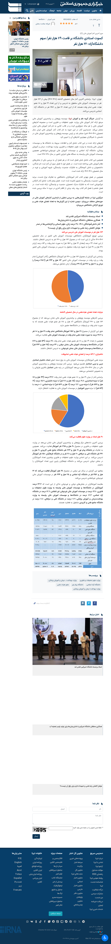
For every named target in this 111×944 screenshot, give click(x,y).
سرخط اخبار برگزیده (78, 864)
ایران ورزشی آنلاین (37, 880)
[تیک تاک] (40, 922)
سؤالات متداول (97, 870)
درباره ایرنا (99, 858)
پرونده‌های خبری (76, 858)
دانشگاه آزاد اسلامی (93, 584)
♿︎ (105, 937)
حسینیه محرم (57, 897)
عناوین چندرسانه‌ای (78, 903)
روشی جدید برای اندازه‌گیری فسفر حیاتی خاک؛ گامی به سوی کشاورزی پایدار (18, 156)
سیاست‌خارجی (41, 10)
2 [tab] (16, 18)
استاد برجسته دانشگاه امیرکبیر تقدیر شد (83, 216)
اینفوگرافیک (57, 885)
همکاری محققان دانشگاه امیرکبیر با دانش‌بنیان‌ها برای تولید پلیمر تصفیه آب (76, 726)
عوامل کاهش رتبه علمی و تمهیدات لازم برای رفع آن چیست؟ (74, 228)
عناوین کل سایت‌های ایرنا (77, 872)
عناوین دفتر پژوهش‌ (78, 895)
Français (17, 890)
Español (18, 878)
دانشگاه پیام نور (77, 584)
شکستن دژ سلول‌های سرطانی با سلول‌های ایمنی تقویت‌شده (19, 99)
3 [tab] (13, 18)
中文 (20, 858)
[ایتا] (58, 922)
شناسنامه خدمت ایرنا (97, 884)
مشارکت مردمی (97, 893)
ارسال (36, 836)
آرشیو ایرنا (99, 866)
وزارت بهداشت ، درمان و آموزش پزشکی (62, 580)
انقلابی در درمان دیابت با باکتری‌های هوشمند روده (18, 92)
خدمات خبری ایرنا (96, 909)
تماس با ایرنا (98, 862)
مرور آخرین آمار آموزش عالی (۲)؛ (91, 33)
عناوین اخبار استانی (78, 879)
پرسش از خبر (57, 882)
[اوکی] (36, 922)
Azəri (19, 870)
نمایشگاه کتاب (57, 878)
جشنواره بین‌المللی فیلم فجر (55, 872)
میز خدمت (99, 897)
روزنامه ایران (37, 862)
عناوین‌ (94, 10)
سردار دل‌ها (58, 866)
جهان (65, 10)
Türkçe (18, 874)
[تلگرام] (83, 922)
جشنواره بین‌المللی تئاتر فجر (55, 903)
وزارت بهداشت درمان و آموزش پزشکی (86, 589)
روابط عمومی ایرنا (96, 878)
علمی (32, 10)
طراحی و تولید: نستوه (96, 933)
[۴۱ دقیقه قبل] (19, 28)
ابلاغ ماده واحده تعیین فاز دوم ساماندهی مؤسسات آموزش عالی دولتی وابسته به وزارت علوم (18, 111)
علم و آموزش (51, 19)
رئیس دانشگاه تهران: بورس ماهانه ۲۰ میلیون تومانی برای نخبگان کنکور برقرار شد (19, 42)
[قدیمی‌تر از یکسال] (67, 641)
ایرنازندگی (38, 858)
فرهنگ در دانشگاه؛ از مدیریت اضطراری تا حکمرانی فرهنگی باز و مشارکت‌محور (19, 135)
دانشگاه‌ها (42, 19)
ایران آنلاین (38, 870)
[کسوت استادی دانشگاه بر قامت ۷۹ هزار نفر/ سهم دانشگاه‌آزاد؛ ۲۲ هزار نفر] (67, 72)
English (18, 862)
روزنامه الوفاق (37, 866)
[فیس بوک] (45, 922)
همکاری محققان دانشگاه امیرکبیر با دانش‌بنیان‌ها (79, 220)
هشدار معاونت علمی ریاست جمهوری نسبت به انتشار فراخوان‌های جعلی (18, 185)
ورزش (72, 10)
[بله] (66, 922)
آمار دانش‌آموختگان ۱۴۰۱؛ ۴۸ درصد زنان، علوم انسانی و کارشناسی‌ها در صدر (68, 224)
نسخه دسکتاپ (55, 913)
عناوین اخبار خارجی (78, 887)
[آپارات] (70, 922)
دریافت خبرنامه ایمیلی (97, 903)
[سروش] (53, 922)
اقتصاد (79, 10)
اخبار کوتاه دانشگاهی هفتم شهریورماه (19, 165)
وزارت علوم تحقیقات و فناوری (90, 580)
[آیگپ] (62, 922)
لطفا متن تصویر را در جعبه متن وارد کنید (88, 828)
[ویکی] (32, 922)
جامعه (59, 10)
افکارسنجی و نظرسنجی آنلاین (56, 860)
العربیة (19, 866)
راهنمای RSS (97, 874)
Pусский (18, 882)
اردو (20, 886)
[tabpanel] (19, 37)
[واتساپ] (27, 922)
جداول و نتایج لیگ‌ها (57, 891)
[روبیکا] (75, 922)
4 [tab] (10, 18)
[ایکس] (79, 922)
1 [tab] (19, 18)
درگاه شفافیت (97, 890)
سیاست (87, 10)
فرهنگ (52, 10)
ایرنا (81, 4)
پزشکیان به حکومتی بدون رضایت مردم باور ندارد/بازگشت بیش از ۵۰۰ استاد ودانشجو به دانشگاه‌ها (17, 124)
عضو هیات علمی (63, 584)
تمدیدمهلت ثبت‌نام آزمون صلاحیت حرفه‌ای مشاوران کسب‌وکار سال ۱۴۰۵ (17, 146)
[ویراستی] (49, 922)
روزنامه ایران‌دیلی (35, 874)
